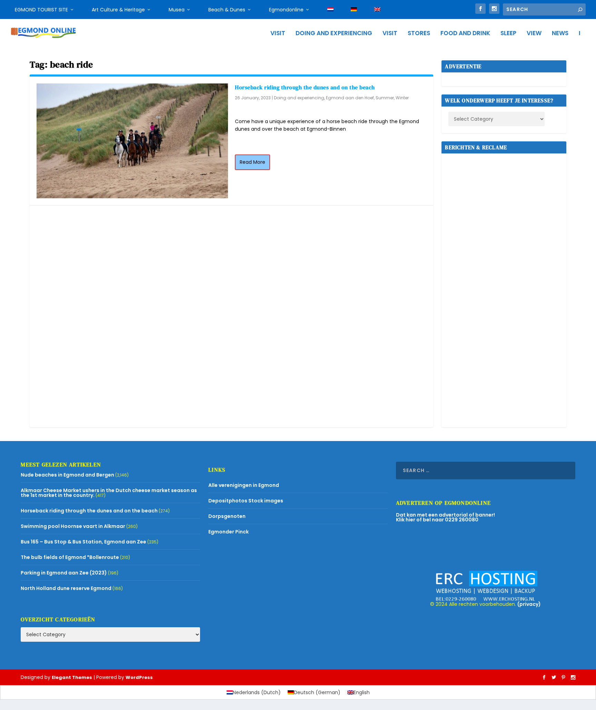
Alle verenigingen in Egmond (243, 485)
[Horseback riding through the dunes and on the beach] (132, 140)
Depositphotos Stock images (245, 500)
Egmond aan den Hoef (350, 98)
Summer (385, 98)
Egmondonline (286, 9)
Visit (277, 33)
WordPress (139, 677)
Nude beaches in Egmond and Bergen (67, 474)
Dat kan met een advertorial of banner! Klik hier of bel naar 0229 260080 (445, 517)
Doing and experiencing (334, 33)
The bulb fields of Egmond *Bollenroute (70, 557)
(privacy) (529, 604)
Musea (177, 9)
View (534, 33)
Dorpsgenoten (227, 516)
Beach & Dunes (226, 9)
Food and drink (465, 33)
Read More (252, 162)
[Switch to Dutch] (330, 9)
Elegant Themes (72, 677)
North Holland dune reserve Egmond (66, 588)
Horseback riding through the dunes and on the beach (305, 87)
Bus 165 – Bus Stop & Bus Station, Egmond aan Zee (83, 541)
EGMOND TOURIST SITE (41, 9)
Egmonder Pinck (228, 531)
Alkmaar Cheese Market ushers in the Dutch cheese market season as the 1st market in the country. (109, 493)
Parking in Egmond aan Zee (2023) (64, 572)
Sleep (508, 33)
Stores (419, 33)
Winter (402, 98)
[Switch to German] (354, 9)
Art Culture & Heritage (118, 9)
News (560, 33)
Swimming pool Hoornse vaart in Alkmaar (73, 526)
